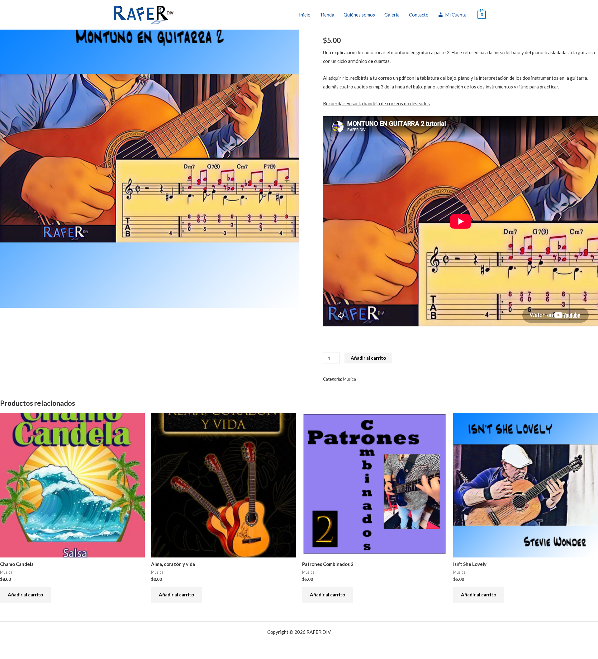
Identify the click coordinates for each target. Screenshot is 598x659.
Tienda (327, 14)
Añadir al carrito (368, 358)
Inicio (305, 14)
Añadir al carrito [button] (25, 594)
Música (349, 379)
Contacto (419, 14)
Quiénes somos (359, 14)
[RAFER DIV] (144, 14)
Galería (392, 14)
